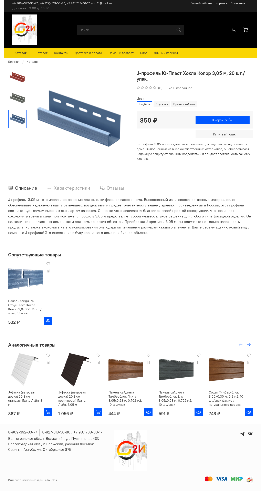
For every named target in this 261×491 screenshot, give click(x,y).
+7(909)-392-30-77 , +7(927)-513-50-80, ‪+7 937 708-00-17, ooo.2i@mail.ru (62, 3)
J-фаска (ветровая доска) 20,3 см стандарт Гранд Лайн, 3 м (25, 398)
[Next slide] (122, 119)
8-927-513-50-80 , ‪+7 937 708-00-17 (72, 432)
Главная (13, 62)
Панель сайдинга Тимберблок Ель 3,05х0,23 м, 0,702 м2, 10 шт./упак (175, 398)
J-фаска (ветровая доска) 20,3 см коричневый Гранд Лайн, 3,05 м (72, 398)
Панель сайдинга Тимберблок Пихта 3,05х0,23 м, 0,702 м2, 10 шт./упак (125, 398)
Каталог (21, 53)
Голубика (144, 104)
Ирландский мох (184, 104)
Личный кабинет (201, 3)
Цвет (140, 98)
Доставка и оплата (88, 53)
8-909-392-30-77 (22, 432)
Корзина (221, 3)
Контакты (61, 53)
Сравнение (238, 3)
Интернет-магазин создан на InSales (32, 480)
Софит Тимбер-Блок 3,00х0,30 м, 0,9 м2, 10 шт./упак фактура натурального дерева (226, 398)
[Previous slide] (37, 119)
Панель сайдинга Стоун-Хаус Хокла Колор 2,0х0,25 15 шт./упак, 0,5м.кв (25, 307)
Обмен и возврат (121, 53)
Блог (143, 53)
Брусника (162, 104)
